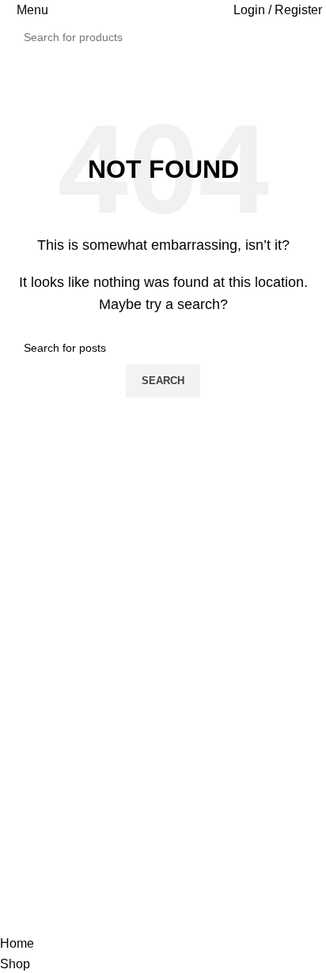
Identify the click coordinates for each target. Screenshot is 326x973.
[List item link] (163, 725)
